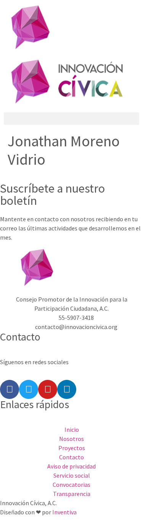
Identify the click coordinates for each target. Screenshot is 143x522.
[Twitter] (28, 389)
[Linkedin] (66, 389)
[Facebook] (9, 389)
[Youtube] (47, 389)
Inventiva (64, 512)
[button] (71, 118)
